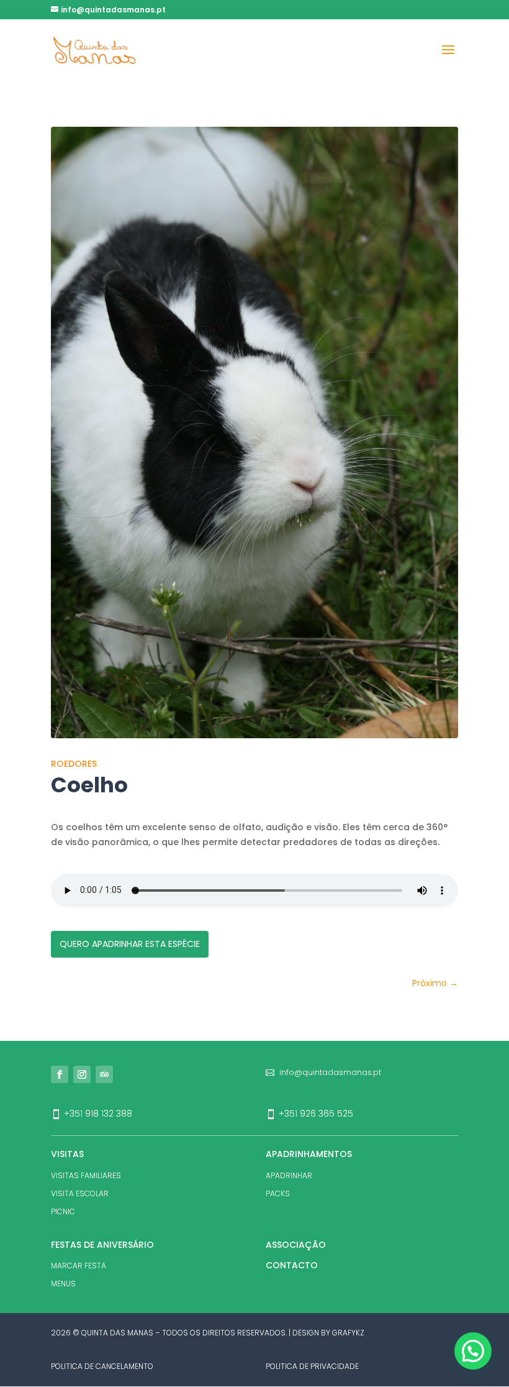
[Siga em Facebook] (59, 1074)
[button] (473, 1351)
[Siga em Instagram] (82, 1074)
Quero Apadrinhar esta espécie (130, 944)
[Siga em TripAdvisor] (104, 1074)
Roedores (74, 764)
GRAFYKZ (348, 1332)
